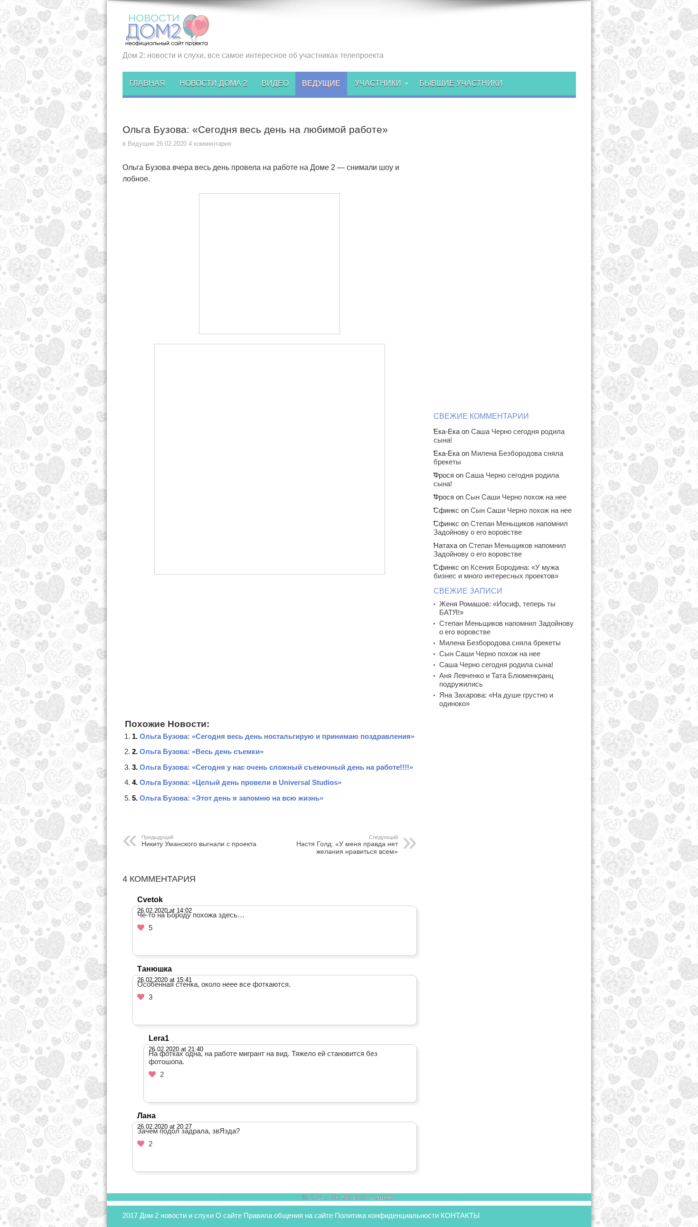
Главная (147, 83)
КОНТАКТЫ (460, 1215)
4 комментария (210, 143)
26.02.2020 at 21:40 (176, 1049)
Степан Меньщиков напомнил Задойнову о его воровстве (501, 527)
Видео (275, 83)
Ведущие (321, 83)
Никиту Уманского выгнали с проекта (198, 841)
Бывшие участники (461, 83)
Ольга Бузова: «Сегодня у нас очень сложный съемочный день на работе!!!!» (276, 767)
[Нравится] (140, 928)
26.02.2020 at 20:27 (164, 1126)
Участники (378, 83)
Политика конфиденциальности (387, 1215)
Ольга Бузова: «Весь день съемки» (202, 751)
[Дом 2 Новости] (166, 39)
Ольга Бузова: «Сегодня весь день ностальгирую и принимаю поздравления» (277, 736)
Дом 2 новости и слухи (177, 1215)
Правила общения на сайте (288, 1215)
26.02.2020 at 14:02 (164, 910)
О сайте (229, 1215)
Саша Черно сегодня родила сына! (496, 665)
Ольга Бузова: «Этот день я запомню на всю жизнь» (231, 798)
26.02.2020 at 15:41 (164, 979)
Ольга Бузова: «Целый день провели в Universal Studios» (240, 782)
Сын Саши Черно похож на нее (515, 497)
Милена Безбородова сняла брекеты (500, 643)
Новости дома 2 (213, 83)
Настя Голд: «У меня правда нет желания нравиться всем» (347, 844)
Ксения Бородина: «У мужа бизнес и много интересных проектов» (496, 571)
